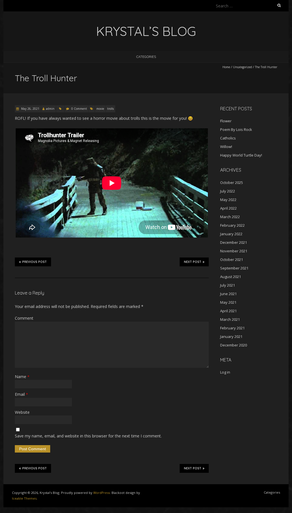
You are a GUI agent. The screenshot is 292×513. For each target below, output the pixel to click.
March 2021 (230, 319)
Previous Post (34, 262)
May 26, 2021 (29, 109)
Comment (24, 318)
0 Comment (79, 109)
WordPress (101, 492)
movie (100, 109)
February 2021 (232, 327)
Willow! (226, 146)
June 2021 (228, 293)
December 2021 (233, 242)
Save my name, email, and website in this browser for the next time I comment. (88, 436)
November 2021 (233, 251)
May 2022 (228, 199)
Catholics (228, 138)
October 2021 (231, 259)
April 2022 (228, 208)
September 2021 (234, 268)
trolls (110, 109)
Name (22, 376)
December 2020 (233, 345)
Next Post (192, 262)
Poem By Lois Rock (236, 129)
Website (22, 412)
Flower (226, 120)
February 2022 (232, 225)
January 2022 (231, 233)
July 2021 (227, 285)
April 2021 (228, 310)
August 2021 (230, 276)
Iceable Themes (24, 498)
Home (226, 67)
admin (50, 109)
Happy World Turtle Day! (241, 155)
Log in (225, 372)
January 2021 (231, 336)
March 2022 (230, 216)
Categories (146, 56)
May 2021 (228, 302)
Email (21, 394)
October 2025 (231, 182)
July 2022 (227, 191)
